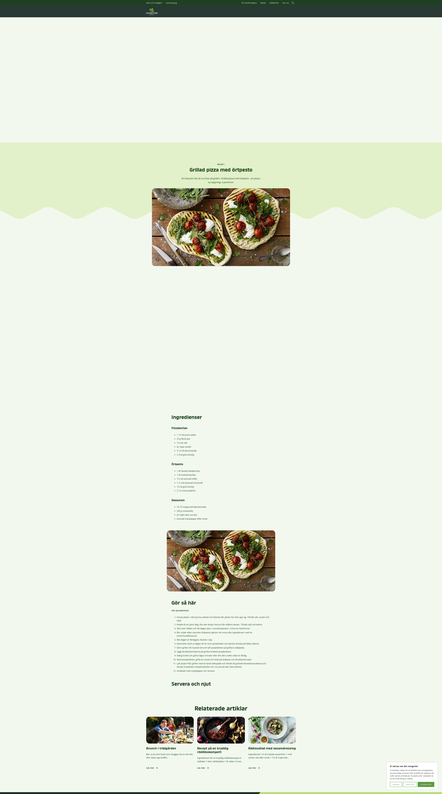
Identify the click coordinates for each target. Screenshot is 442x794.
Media (263, 3)
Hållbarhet (274, 3)
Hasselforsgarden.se (155, 11)
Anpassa (396, 784)
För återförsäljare (249, 3)
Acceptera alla (425, 784)
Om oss (285, 3)
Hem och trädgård (154, 3)
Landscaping (171, 3)
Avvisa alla (410, 784)
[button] (293, 3)
